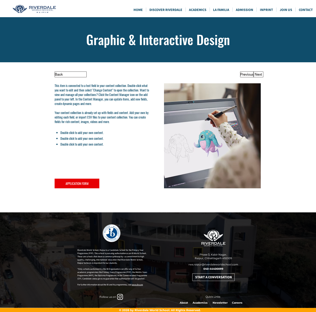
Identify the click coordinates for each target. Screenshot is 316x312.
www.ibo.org (137, 284)
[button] (198, 10)
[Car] (120, 297)
